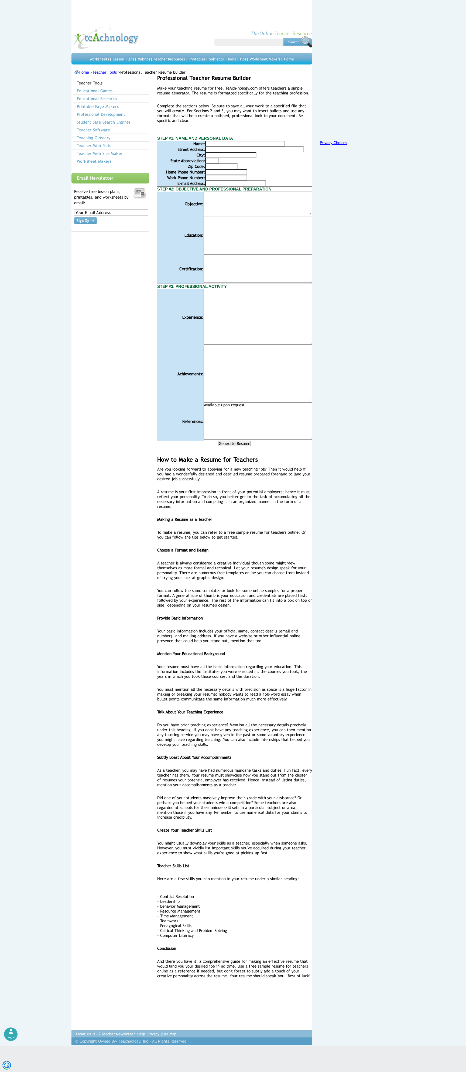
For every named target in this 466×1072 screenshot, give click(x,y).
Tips (242, 59)
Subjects (216, 59)
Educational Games (94, 91)
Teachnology (105, 37)
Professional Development (101, 114)
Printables (197, 59)
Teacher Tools (104, 72)
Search (297, 41)
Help (141, 1034)
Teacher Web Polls (94, 145)
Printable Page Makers (98, 106)
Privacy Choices (333, 142)
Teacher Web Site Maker (99, 153)
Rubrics (144, 59)
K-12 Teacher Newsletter (114, 1034)
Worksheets (99, 59)
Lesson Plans (123, 59)
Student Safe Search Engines (104, 122)
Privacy (153, 1034)
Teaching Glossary (93, 137)
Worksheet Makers (265, 59)
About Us (83, 1034)
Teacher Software (93, 130)
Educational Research (97, 98)
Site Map (169, 1034)
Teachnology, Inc (133, 1041)
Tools (231, 59)
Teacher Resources (169, 59)
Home (289, 59)
